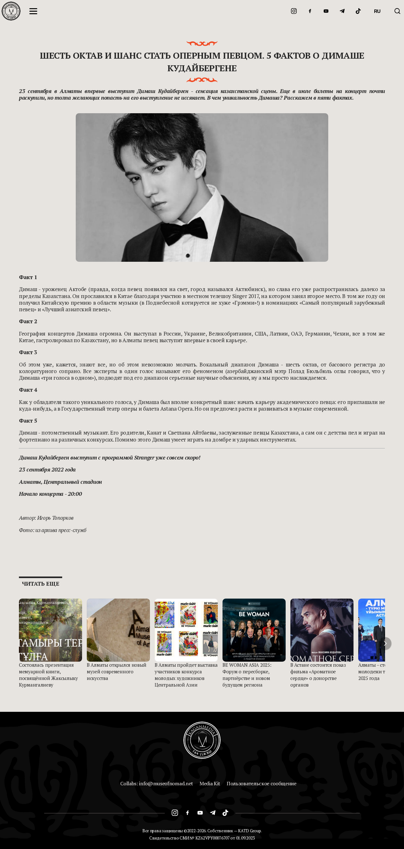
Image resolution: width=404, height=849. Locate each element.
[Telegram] (342, 11)
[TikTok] (358, 11)
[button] (385, 643)
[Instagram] (294, 11)
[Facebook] (310, 11)
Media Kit (209, 783)
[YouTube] (326, 11)
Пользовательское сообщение (261, 783)
